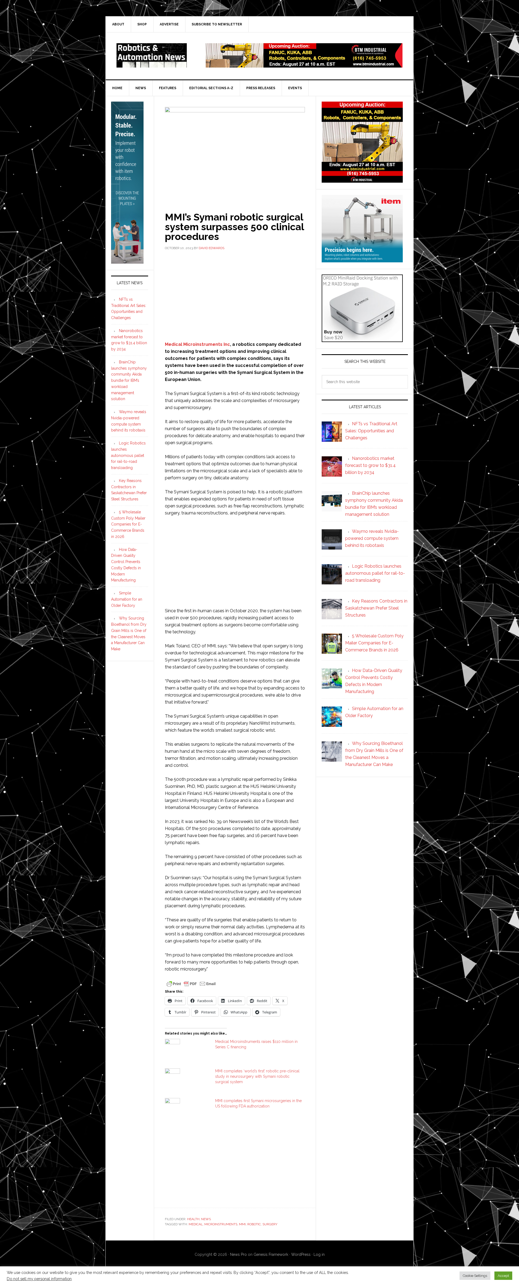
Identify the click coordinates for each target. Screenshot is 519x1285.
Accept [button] (503, 1276)
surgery (269, 1224)
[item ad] (362, 259)
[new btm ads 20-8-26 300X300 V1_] (362, 180)
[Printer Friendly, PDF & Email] (191, 983)
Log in (319, 1254)
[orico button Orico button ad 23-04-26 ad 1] (362, 339)
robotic (254, 1224)
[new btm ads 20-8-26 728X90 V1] (304, 65)
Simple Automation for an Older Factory (126, 599)
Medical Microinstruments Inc (197, 344)
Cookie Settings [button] (475, 1276)
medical (196, 1224)
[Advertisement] (235, 295)
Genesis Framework (271, 1254)
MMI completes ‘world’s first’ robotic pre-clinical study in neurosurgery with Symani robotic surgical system (257, 1076)
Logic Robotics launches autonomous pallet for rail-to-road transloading (128, 455)
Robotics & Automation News (152, 55)
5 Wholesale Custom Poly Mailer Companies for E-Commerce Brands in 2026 (128, 524)
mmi (242, 1224)
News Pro (238, 1254)
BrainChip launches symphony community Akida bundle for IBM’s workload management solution (129, 380)
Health (193, 1219)
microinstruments (220, 1224)
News (206, 1219)
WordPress (301, 1254)
